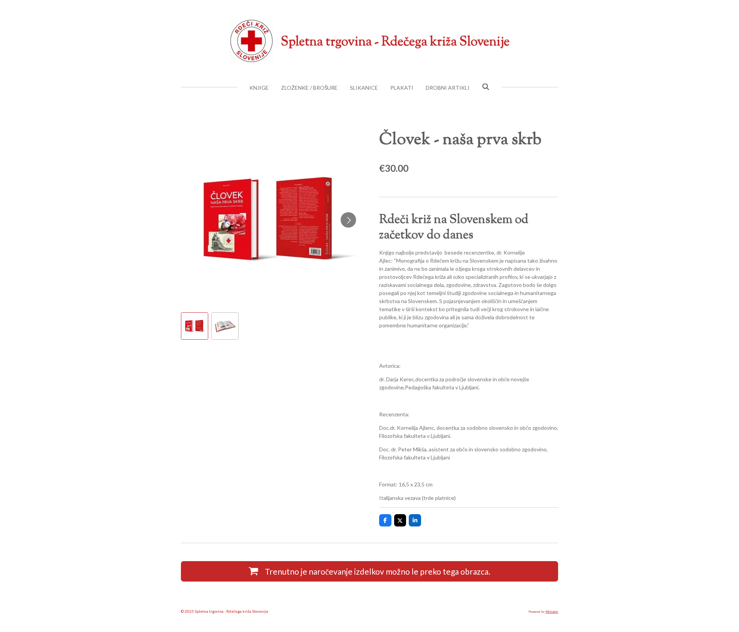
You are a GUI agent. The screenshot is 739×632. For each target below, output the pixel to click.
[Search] (486, 87)
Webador (551, 612)
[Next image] (348, 220)
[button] (194, 326)
